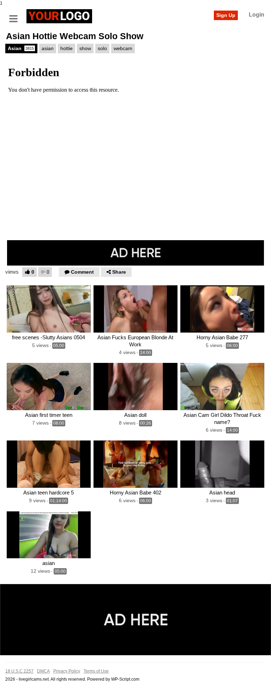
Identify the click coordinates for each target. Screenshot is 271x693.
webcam (123, 48)
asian (48, 48)
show (85, 48)
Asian (21, 48)
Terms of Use (96, 671)
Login (256, 15)
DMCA (43, 671)
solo (102, 48)
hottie (66, 48)
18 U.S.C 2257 (19, 671)
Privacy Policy (66, 671)
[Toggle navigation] (15, 15)
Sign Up (225, 15)
